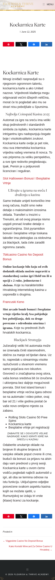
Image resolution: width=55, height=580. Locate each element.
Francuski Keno (13, 302)
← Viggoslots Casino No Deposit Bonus (23, 541)
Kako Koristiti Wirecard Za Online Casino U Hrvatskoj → (30, 548)
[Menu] (27, 569)
